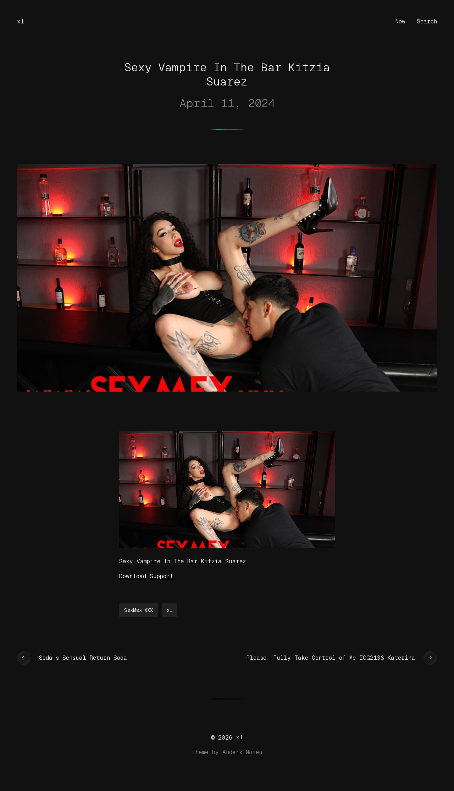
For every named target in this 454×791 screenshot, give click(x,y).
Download (132, 576)
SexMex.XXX (138, 610)
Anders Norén (242, 752)
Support (161, 576)
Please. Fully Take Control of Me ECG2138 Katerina (330, 657)
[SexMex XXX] (227, 546)
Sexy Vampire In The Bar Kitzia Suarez (182, 561)
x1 (20, 21)
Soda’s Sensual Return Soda (83, 657)
